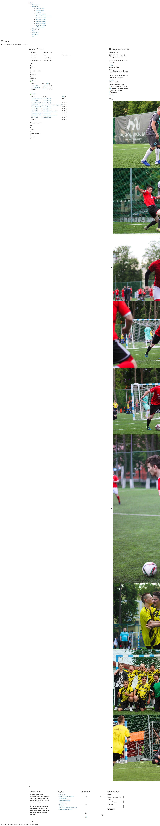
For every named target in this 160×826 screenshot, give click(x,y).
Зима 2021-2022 (36, 113)
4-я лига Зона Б (46, 101)
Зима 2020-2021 (36, 107)
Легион (34, 81)
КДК (33, 30)
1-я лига (44, 86)
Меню (31, 3)
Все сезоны (62, 794)
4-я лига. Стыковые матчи (49, 111)
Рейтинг (61, 802)
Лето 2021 (34, 109)
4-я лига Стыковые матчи (49, 115)
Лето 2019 (34, 101)
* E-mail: (109, 794)
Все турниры (36, 29)
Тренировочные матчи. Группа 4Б (52, 105)
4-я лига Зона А (46, 107)
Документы (35, 32)
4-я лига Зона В (46, 99)
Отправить (111, 809)
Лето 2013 (34, 86)
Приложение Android (65, 809)
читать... (111, 65)
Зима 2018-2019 (36, 99)
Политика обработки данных (68, 807)
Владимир (35, 6)
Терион (34, 94)
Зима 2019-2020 (36, 103)
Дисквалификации (64, 800)
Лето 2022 (34, 117)
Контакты (35, 34)
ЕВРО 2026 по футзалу (66, 796)
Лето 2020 (34, 105)
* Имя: (109, 799)
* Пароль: (110, 804)
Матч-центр (35, 5)
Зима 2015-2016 (36, 88)
